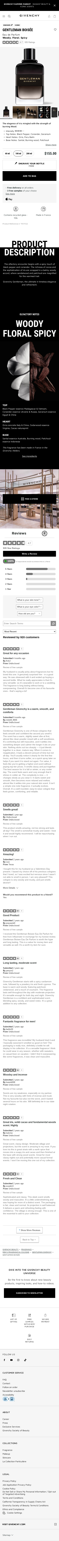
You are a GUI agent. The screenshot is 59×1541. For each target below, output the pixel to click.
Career (6, 1419)
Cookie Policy (9, 1488)
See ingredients (29, 456)
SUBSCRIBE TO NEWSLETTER (29, 1293)
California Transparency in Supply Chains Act (24, 1501)
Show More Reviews (30, 1230)
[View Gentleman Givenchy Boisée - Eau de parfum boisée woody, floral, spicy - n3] (31, 112)
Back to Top (28, 1239)
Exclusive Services (11, 1426)
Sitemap (6, 1535)
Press (5, 1423)
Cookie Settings (14, 1512)
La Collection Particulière (14, 1461)
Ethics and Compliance (13, 1509)
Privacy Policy (9, 1481)
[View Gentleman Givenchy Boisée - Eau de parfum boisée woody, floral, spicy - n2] (19, 112)
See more (10, 193)
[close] (54, 5)
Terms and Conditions (13, 1498)
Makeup (6, 1454)
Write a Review (29, 554)
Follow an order (10, 1387)
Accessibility (8, 1395)
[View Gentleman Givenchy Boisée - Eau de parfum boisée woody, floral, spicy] (6, 112)
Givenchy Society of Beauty (16, 1430)
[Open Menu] (4, 16)
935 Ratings (30, 42)
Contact (6, 1383)
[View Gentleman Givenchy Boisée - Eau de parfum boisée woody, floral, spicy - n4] (44, 112)
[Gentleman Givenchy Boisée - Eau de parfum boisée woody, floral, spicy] (29, 76)
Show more (51, 145)
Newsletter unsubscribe (14, 1391)
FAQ (5, 1379)
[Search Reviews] (53, 623)
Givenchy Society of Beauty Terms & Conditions (25, 1505)
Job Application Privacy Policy (17, 1485)
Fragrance (7, 1450)
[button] (49, 16)
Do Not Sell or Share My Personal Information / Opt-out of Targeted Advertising (29, 1492)
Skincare (7, 1457)
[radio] (7, 153)
